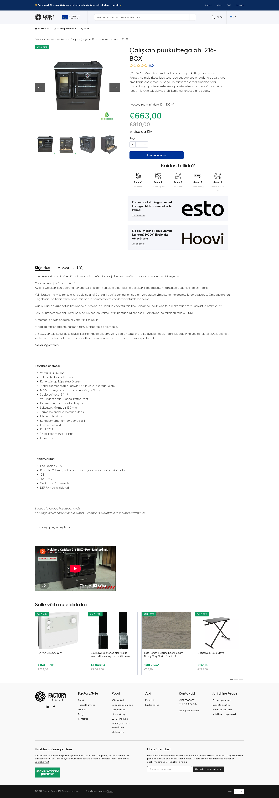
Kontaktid (240, 5)
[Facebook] (54, 707)
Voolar (110, 791)
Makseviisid (118, 732)
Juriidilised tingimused (224, 714)
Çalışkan (85, 39)
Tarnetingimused (221, 700)
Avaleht (208, 5)
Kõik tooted (118, 700)
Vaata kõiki (43, 29)
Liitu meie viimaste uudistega (208, 769)
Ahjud (75, 39)
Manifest (82, 710)
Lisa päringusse (156, 155)
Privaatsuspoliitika (222, 710)
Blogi (229, 5)
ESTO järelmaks (120, 719)
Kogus (133, 138)
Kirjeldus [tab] (42, 268)
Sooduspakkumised (66, 29)
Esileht (38, 39)
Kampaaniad (118, 710)
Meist (219, 5)
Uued (86, 29)
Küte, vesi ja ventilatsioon (57, 39)
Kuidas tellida (152, 705)
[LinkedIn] (47, 707)
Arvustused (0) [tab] (70, 268)
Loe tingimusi (138, 215)
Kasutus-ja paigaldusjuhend (53, 527)
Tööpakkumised (86, 705)
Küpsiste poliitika (221, 705)
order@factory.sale (189, 711)
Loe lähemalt (42, 762)
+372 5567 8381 (187, 700)
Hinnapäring (118, 714)
